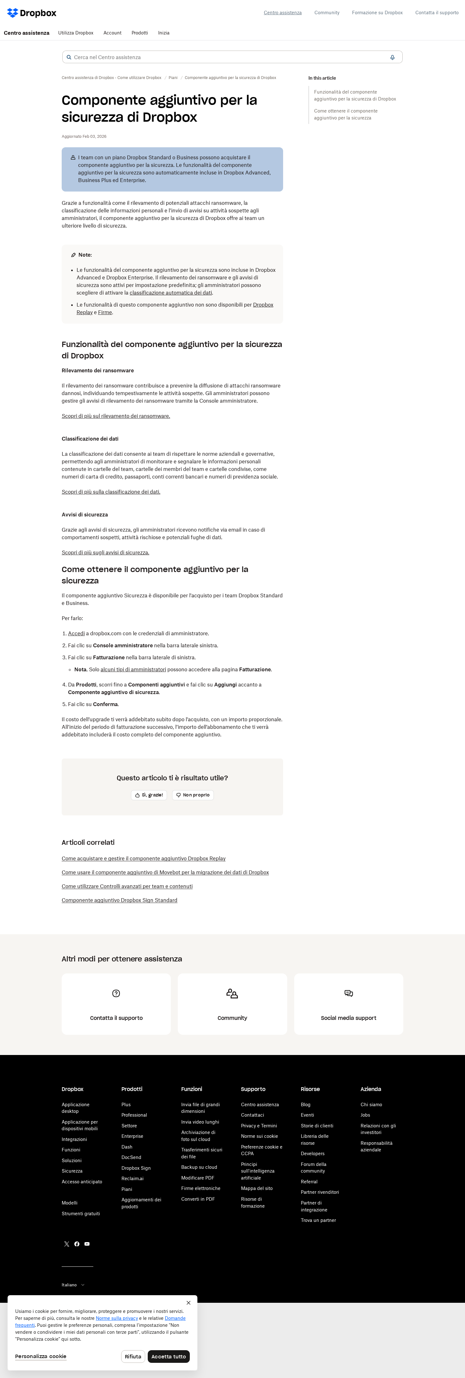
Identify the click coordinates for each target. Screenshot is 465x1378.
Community (326, 12)
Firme (105, 312)
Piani (126, 1189)
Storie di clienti (317, 1125)
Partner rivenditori (320, 1192)
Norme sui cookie (259, 1136)
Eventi (307, 1115)
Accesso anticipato (82, 1181)
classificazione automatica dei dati (171, 293)
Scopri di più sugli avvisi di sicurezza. (105, 552)
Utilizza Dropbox (75, 32)
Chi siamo (371, 1104)
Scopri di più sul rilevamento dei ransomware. (116, 416)
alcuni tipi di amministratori (133, 669)
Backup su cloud (199, 1167)
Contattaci (252, 1115)
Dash (127, 1146)
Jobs (365, 1115)
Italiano (69, 1284)
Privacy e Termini (259, 1125)
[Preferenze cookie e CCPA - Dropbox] (102, 1332)
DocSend (131, 1157)
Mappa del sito (257, 1188)
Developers (313, 1153)
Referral (309, 1181)
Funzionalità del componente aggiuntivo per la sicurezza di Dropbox (355, 95)
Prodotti (140, 32)
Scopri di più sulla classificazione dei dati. (111, 492)
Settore (129, 1125)
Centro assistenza (283, 12)
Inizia (164, 32)
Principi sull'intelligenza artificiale (258, 1171)
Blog (306, 1104)
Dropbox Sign (136, 1168)
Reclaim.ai (132, 1178)
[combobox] (232, 57)
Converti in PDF (198, 1199)
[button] (69, 57)
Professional (134, 1115)
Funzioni (71, 1149)
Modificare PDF (197, 1177)
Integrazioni (74, 1139)
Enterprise (132, 1136)
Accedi (76, 633)
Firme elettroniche (200, 1188)
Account (112, 32)
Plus (126, 1104)
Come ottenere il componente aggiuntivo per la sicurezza (346, 114)
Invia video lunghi (200, 1122)
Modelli (70, 1202)
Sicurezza (72, 1171)
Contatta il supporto (437, 12)
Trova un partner (318, 1220)
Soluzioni (72, 1160)
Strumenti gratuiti (81, 1213)
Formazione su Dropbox (377, 12)
